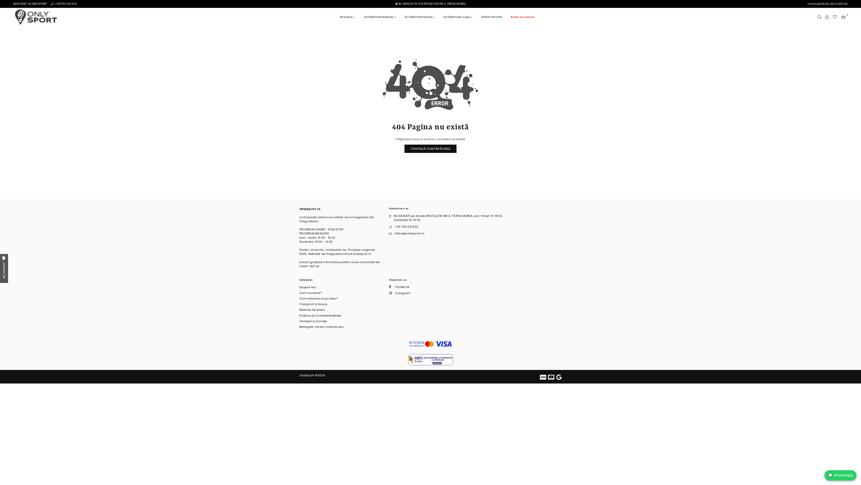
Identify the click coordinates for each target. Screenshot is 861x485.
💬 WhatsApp (840, 475)
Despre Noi (307, 287)
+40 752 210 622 (406, 227)
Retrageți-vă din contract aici (321, 327)
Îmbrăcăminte (491, 17)
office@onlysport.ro (409, 233)
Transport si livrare (313, 304)
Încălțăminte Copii (457, 17)
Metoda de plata (312, 310)
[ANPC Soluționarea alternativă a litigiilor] (430, 364)
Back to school (522, 17)
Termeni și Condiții (313, 321)
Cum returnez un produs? (318, 298)
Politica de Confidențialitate (320, 315)
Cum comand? (310, 293)
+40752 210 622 (65, 4)
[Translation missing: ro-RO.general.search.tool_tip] (819, 17)
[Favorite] (835, 17)
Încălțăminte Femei (419, 17)
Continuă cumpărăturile (431, 149)
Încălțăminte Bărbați (379, 17)
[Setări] (827, 17)
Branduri (346, 17)
